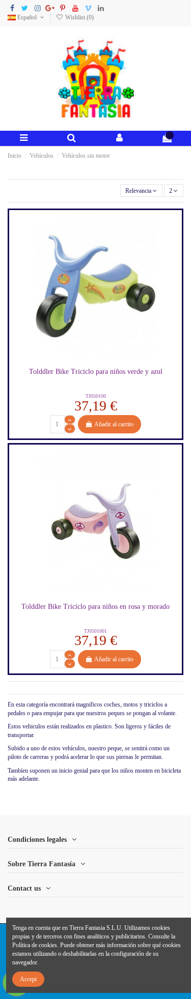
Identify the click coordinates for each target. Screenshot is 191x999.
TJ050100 (96, 396)
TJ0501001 (95, 631)
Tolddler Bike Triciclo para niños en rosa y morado (95, 606)
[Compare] (96, 360)
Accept (28, 979)
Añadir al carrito (113, 424)
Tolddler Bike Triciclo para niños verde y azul (95, 371)
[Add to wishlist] (83, 360)
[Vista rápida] (107, 360)
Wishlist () (78, 17)
